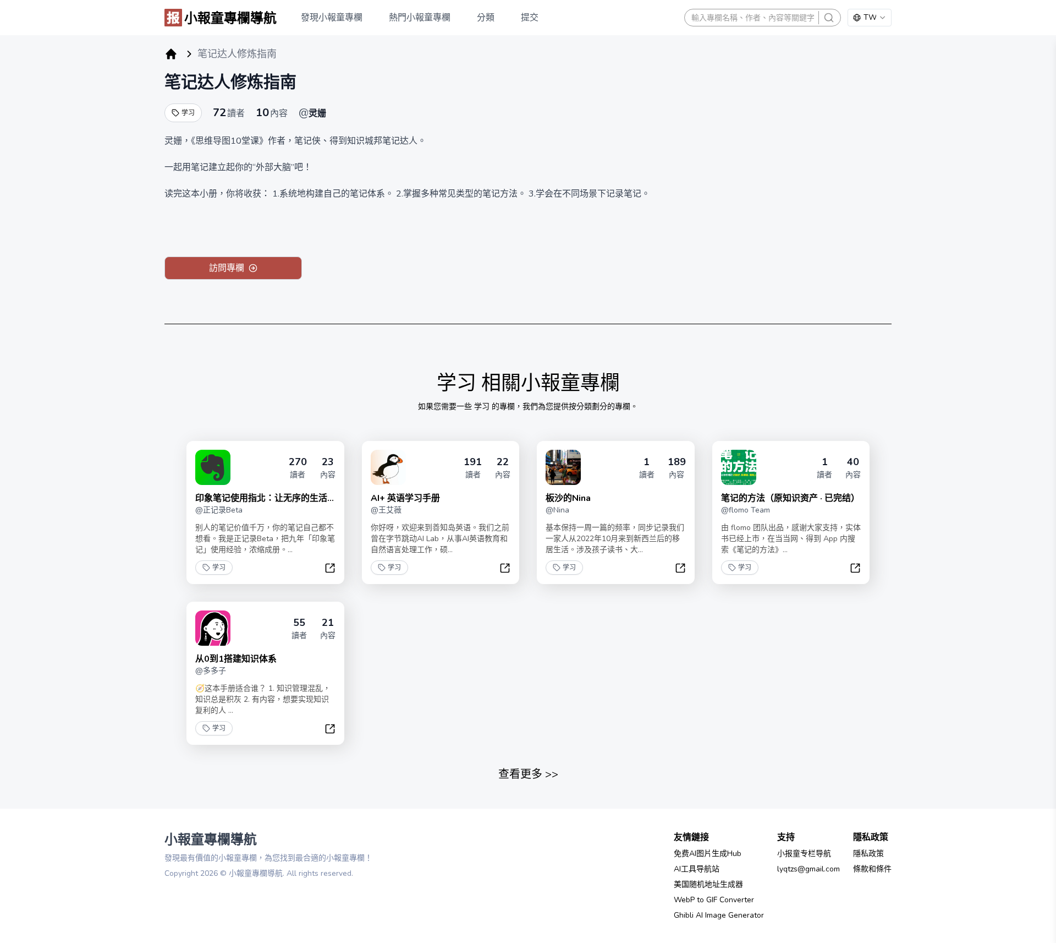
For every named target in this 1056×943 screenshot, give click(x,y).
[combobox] (870, 17)
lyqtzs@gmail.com (808, 869)
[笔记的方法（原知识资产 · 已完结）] (738, 467)
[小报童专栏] (171, 54)
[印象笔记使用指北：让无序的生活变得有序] (212, 467)
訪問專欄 (226, 268)
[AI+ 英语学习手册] (388, 467)
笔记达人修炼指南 (230, 82)
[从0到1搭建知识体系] (212, 628)
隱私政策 (868, 853)
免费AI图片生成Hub (707, 853)
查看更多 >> (528, 774)
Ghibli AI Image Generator (719, 915)
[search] (828, 17)
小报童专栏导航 (804, 853)
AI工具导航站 (696, 869)
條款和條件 (872, 869)
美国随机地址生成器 (708, 884)
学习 (188, 112)
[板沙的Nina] (563, 467)
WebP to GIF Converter (714, 900)
